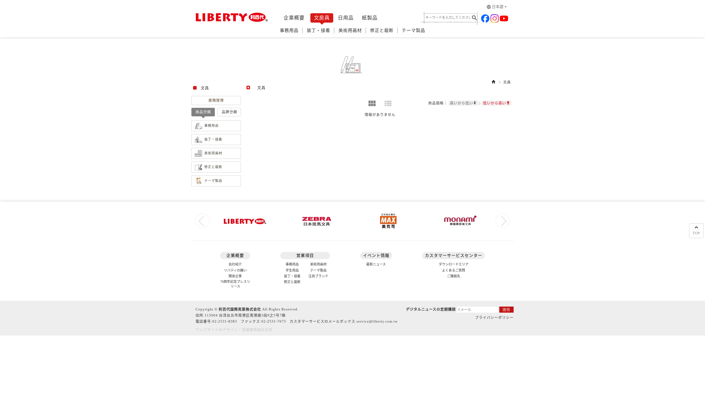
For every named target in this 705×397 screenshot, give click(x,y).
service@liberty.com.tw (377, 321)
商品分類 (203, 112)
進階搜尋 (216, 100)
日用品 (346, 18)
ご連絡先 (453, 276)
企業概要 (294, 18)
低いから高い (494, 103)
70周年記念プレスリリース (235, 284)
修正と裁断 (382, 30)
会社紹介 (235, 264)
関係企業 (235, 276)
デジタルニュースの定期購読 (431, 309)
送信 (506, 309)
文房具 (322, 18)
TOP (696, 233)
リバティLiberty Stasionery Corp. (230, 17)
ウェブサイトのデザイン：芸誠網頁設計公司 (234, 330)
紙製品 (370, 18)
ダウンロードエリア (453, 264)
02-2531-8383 (224, 321)
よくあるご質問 (453, 270)
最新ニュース (376, 264)
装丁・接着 (318, 30)
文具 (507, 82)
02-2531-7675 (273, 321)
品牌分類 (229, 112)
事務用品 (289, 30)
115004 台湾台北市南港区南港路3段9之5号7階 (245, 315)
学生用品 (292, 270)
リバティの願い (235, 270)
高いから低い (461, 103)
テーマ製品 (413, 30)
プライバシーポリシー (494, 317)
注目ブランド (318, 276)
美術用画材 (350, 30)
